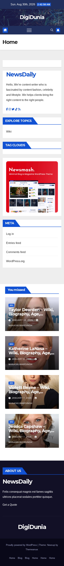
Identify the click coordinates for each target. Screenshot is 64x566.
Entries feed (13, 243)
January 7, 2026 (22, 398)
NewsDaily (21, 74)
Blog (20, 558)
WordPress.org (15, 261)
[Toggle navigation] (29, 30)
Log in (10, 233)
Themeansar (32, 549)
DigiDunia (32, 17)
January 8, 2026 (22, 359)
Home (12, 558)
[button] (52, 30)
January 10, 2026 (23, 320)
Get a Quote (10, 504)
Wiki (9, 131)
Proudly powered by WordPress (22, 545)
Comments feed (16, 252)
